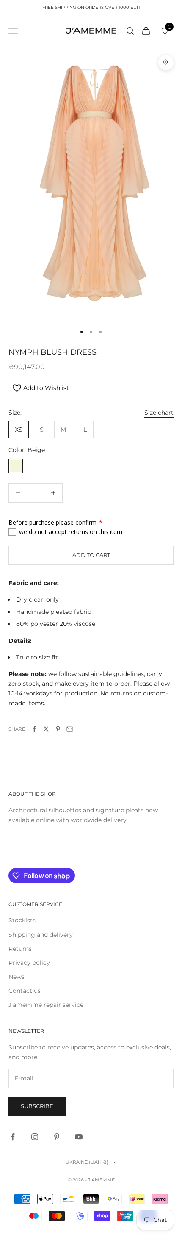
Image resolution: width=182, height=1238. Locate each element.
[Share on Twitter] (46, 729)
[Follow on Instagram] (34, 1137)
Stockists (22, 920)
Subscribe (37, 1105)
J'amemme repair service (45, 1005)
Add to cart (91, 554)
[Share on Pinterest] (58, 729)
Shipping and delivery (40, 934)
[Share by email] (69, 729)
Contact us (24, 991)
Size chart (159, 412)
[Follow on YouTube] (78, 1137)
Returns (20, 949)
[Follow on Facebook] (12, 1137)
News (16, 977)
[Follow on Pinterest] (56, 1137)
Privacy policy (29, 963)
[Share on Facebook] (34, 729)
